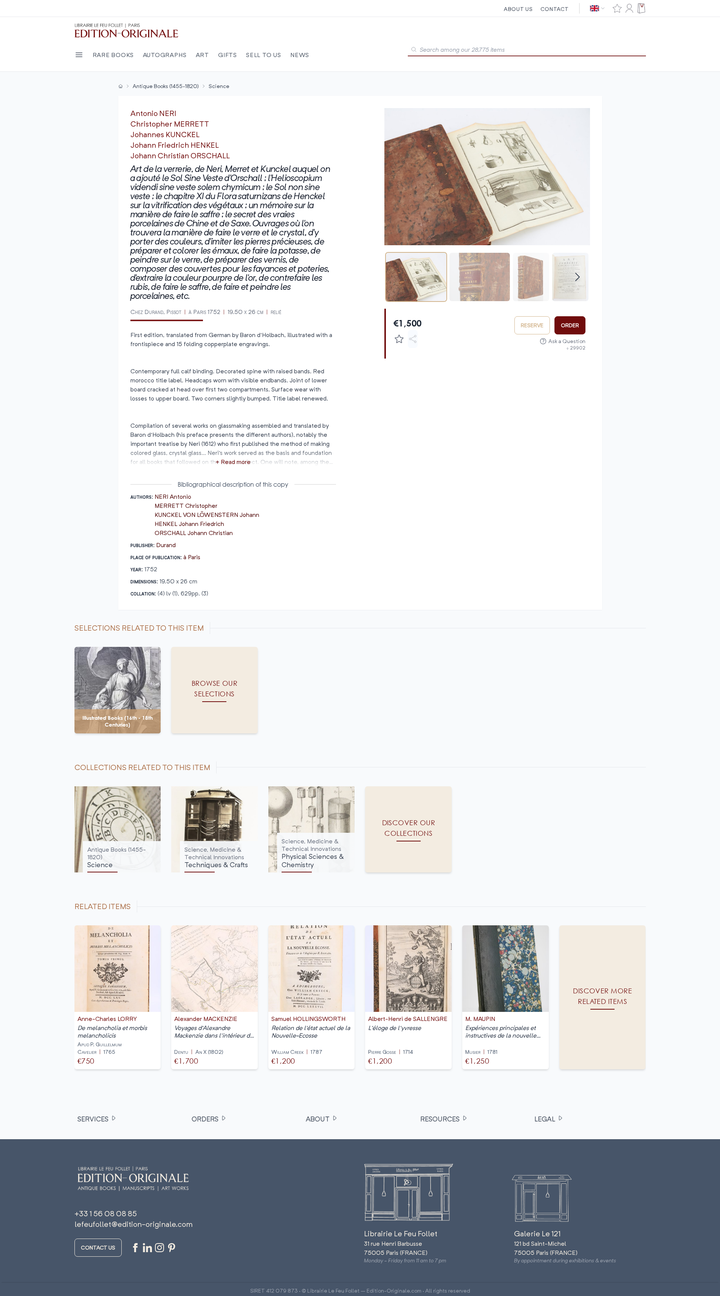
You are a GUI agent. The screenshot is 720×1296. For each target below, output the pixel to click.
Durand (166, 545)
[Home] (120, 86)
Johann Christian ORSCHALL (180, 155)
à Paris (191, 557)
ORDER (570, 325)
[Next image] (579, 176)
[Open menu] (79, 54)
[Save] (399, 339)
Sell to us (263, 55)
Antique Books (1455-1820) (166, 86)
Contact (554, 9)
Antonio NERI (153, 113)
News (299, 55)
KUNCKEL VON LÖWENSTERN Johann (207, 514)
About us (518, 9)
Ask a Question (566, 341)
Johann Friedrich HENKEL (174, 145)
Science (219, 86)
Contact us (98, 1247)
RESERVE (532, 325)
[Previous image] (395, 176)
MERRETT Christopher (186, 505)
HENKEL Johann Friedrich (189, 523)
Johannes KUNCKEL (165, 134)
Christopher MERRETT (169, 123)
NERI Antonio (173, 496)
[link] (602, 997)
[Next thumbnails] (577, 277)
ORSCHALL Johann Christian (194, 533)
